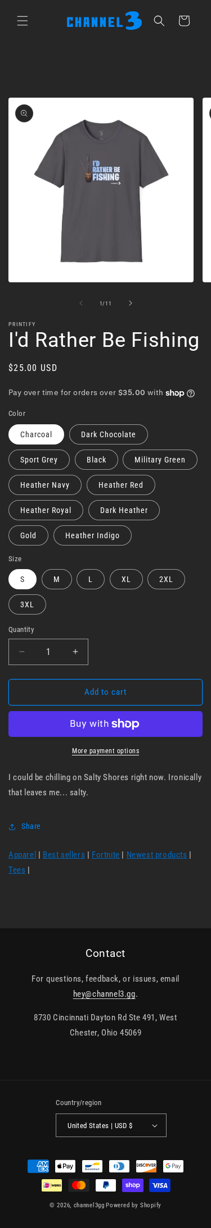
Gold (28, 535)
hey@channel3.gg (104, 994)
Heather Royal (45, 510)
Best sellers (64, 855)
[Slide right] (130, 303)
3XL (27, 604)
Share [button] (31, 826)
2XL (166, 579)
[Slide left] (81, 303)
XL (126, 579)
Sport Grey (39, 459)
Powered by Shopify (133, 1205)
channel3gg (89, 1205)
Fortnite (106, 855)
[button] (22, 20)
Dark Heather (124, 510)
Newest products (157, 855)
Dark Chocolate (108, 434)
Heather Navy (45, 484)
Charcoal (36, 434)
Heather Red (120, 484)
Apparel (22, 855)
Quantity (21, 629)
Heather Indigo (92, 535)
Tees (16, 870)
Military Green (160, 459)
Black (96, 459)
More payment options (105, 751)
